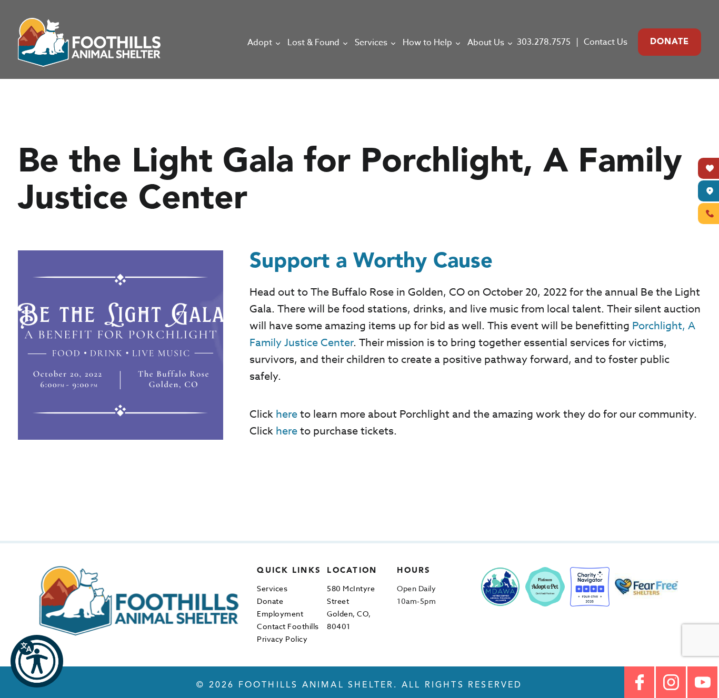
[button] (37, 661)
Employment (280, 614)
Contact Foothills (288, 626)
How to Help (427, 42)
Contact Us (605, 42)
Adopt (259, 42)
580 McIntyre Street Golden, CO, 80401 (351, 607)
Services (371, 42)
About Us (485, 42)
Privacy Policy (282, 639)
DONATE (669, 42)
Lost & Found (313, 42)
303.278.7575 (544, 42)
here (286, 414)
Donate (270, 601)
